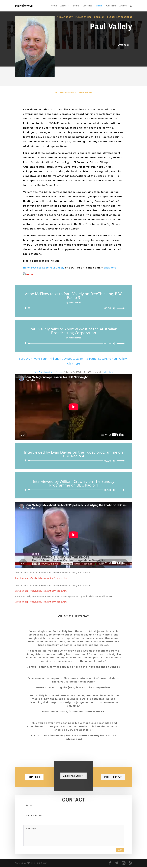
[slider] (120, 308)
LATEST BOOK (123, 45)
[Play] (25, 308)
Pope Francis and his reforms (47, 372)
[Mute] (114, 308)
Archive (123, 6)
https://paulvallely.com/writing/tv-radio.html (46, 578)
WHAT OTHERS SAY (113, 777)
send (120, 849)
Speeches (87, 6)
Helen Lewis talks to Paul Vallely (43, 267)
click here (110, 267)
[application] (73, 308)
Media (99, 6)
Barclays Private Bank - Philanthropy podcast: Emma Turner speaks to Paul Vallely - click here (73, 361)
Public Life (111, 6)
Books (76, 6)
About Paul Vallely (73, 776)
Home (54, 6)
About (63, 6)
